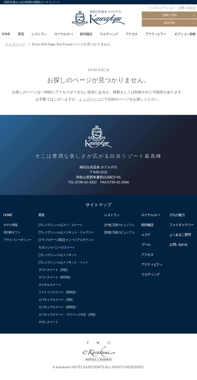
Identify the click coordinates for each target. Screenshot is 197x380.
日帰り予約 (169, 15)
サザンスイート (48, 322)
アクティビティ (155, 34)
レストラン (39, 34)
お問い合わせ (187, 8)
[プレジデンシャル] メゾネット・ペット (63, 262)
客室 (21, 34)
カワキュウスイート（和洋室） (58, 307)
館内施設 (86, 34)
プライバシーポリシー (17, 240)
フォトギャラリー (181, 225)
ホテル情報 (10, 225)
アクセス (132, 34)
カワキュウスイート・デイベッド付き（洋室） (68, 314)
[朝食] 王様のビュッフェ (119, 232)
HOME (6, 34)
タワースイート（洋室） (53, 270)
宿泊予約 (169, 23)
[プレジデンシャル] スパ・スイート (60, 225)
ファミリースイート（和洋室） (58, 292)
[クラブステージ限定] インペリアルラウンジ (66, 240)
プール (145, 244)
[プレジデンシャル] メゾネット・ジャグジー (66, 232)
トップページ (15, 44)
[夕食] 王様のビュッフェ (119, 225)
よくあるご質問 (180, 235)
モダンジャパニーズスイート (56, 247)
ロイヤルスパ (63, 34)
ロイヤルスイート (49, 285)
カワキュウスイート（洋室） (56, 299)
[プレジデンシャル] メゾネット (57, 255)
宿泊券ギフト (11, 232)
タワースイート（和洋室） (55, 277)
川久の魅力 (177, 215)
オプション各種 (184, 34)
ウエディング (109, 34)
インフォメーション (161, 8)
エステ (145, 235)
